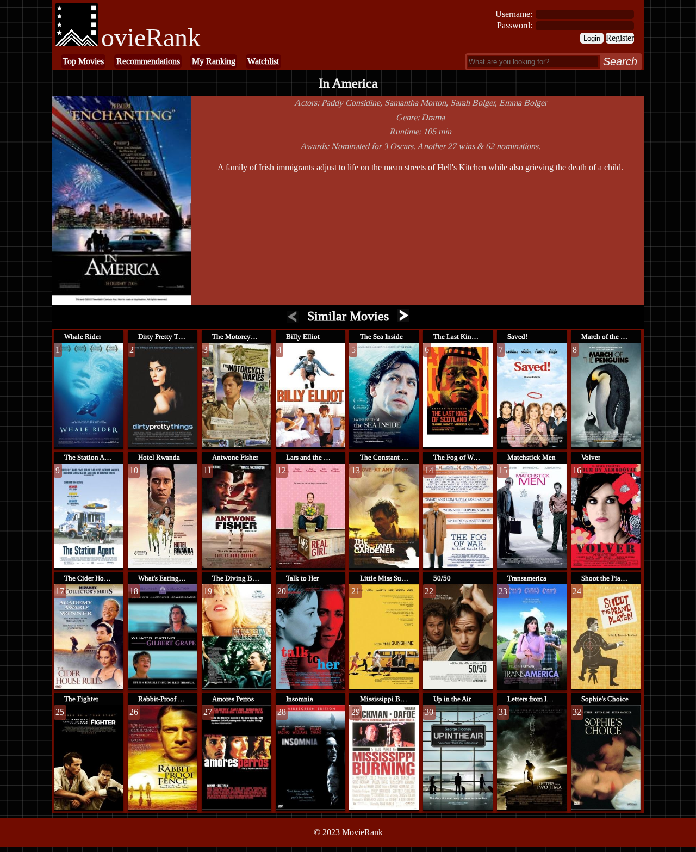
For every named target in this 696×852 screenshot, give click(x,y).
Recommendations (148, 61)
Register (620, 38)
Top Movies (83, 61)
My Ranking (213, 61)
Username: (513, 14)
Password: (514, 25)
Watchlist (263, 61)
